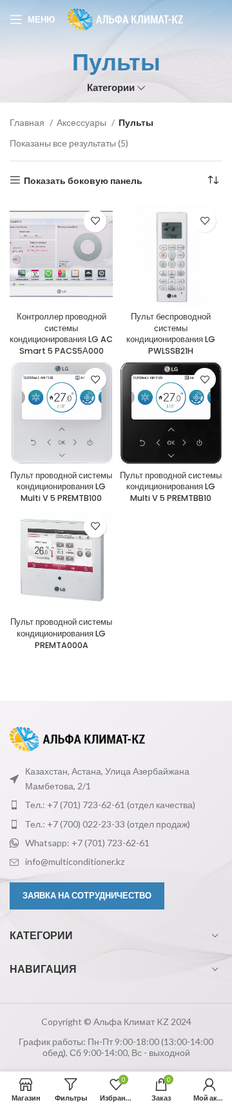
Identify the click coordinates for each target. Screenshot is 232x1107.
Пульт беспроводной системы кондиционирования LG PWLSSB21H (170, 333)
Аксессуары (82, 122)
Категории (111, 87)
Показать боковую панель (83, 180)
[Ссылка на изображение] (77, 738)
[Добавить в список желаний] (95, 221)
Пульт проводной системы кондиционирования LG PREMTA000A (61, 633)
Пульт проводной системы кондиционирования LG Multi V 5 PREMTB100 (61, 486)
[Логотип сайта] (125, 18)
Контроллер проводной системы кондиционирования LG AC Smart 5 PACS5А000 (61, 333)
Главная (28, 122)
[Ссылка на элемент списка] (116, 805)
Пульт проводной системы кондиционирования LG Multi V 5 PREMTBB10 (171, 486)
